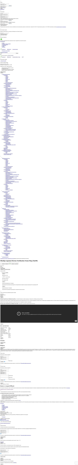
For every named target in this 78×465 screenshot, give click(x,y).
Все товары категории (9, 82)
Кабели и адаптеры (9, 94)
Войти (1, 8)
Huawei (7, 80)
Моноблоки (6, 241)
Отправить (2, 361)
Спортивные (8, 114)
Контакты (3, 409)
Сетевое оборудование (7, 233)
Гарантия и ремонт (5, 44)
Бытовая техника (6, 119)
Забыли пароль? (2, 7)
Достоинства (11, 375)
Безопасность (6, 220)
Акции (3, 405)
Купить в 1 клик (3, 456)
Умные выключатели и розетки (10, 130)
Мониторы (5, 148)
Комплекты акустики (7, 195)
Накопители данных (7, 142)
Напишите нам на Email (6, 50)
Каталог (2, 72)
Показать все (8, 79)
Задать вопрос (3, 347)
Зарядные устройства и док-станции (11, 93)
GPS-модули (8, 246)
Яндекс (7, 133)
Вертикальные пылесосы (9, 120)
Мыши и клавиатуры (7, 149)
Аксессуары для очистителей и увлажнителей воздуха (14, 223)
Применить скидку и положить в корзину (6, 389)
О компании (4, 45)
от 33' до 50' (7, 109)
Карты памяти (8, 143)
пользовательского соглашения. (61, 26)
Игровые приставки (7, 135)
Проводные (7, 115)
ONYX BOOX (8, 86)
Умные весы (8, 124)
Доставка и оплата (5, 406)
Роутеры (7, 140)
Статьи (3, 46)
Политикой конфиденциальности (26, 363)
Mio (6, 152)
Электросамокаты (6, 253)
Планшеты (5, 100)
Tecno (7, 81)
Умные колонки (8, 111)
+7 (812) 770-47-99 (10, 55)
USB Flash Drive (8, 237)
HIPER (7, 254)
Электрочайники (8, 126)
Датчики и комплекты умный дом (9, 134)
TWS (6, 199)
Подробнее (2, 403)
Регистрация (2, 9)
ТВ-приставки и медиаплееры (8, 116)
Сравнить (4, 49)
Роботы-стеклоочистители (10, 212)
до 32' (7, 108)
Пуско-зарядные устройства (8, 153)
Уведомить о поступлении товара (5, 269)
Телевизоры (6, 107)
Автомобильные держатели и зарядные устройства (13, 95)
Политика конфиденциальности (5, 423)
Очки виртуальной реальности (8, 136)
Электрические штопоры (9, 125)
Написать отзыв (3, 342)
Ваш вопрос (10, 360)
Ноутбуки (5, 145)
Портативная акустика (7, 110)
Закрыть (4, 273)
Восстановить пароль (4, 34)
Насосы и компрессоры (7, 154)
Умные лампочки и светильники (11, 129)
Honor (7, 103)
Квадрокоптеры (6, 137)
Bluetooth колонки (8, 112)
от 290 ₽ (7, 272)
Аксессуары (6, 87)
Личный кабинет (15, 49)
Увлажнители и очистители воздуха (11, 121)
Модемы (7, 141)
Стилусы (7, 96)
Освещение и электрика (7, 128)
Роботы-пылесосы (8, 122)
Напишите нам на (5, 420)
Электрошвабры (8, 216)
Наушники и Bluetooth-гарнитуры (11, 88)
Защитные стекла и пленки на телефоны (12, 92)
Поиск (17, 53)
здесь (20, 400)
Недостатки (10, 377)
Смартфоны (6, 75)
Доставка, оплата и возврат (6, 43)
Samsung (7, 76)
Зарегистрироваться (3, 25)
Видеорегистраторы (7, 151)
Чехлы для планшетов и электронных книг (12, 90)
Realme (7, 78)
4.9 (0, 54)
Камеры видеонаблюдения (10, 131)
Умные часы (8, 168)
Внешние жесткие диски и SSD (11, 144)
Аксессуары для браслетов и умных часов (12, 97)
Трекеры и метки (8, 98)
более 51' (7, 194)
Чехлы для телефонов (9, 89)
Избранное (9, 49)
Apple (7, 146)
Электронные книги (7, 85)
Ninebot (7, 255)
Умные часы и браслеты (7, 83)
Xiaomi (7, 77)
